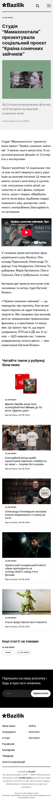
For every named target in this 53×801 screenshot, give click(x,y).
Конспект (34, 732)
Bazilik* (32, 772)
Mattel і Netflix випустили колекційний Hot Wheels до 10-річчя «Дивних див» (24, 407)
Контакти (34, 738)
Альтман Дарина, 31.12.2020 (15, 121)
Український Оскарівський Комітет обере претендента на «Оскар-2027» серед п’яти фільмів (25, 570)
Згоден (26, 800)
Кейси (32, 726)
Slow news (7, 18)
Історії (6, 738)
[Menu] (48, 5)
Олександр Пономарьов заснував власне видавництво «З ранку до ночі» (25, 515)
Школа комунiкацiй (13, 762)
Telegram (7, 756)
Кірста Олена (11, 415)
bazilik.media (25, 778)
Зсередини (9, 732)
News (8, 653)
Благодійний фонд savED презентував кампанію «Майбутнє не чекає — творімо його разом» (26, 461)
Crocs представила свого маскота (26, 622)
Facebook (8, 744)
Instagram (8, 750)
